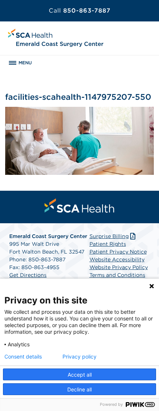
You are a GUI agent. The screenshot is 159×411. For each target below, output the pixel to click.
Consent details (23, 357)
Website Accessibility (117, 259)
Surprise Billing (109, 236)
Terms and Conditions (117, 275)
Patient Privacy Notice (118, 252)
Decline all (79, 389)
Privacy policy (79, 357)
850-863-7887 (80, 10)
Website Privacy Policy (118, 267)
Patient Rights (107, 244)
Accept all (80, 374)
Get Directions (28, 275)
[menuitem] (79, 205)
